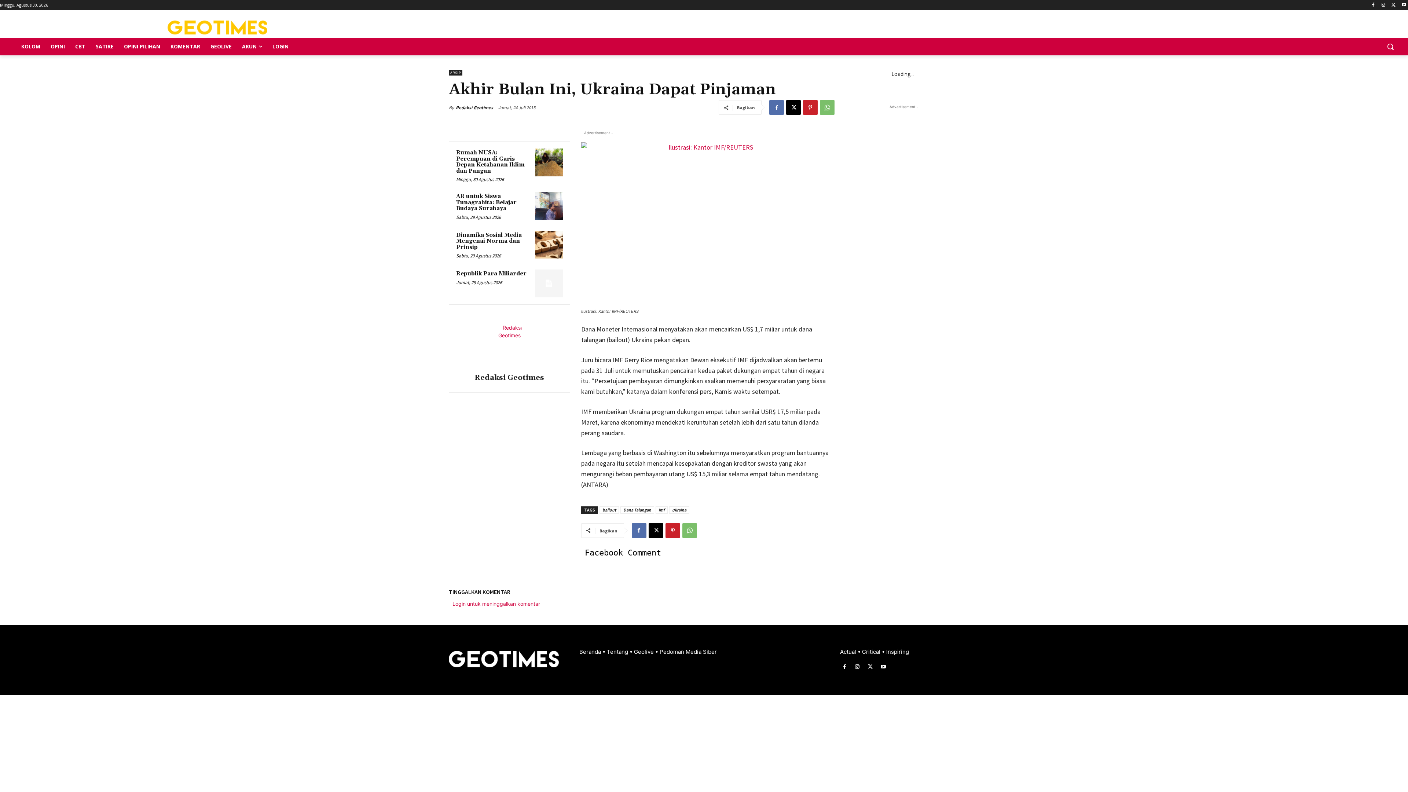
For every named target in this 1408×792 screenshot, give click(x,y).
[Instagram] (1383, 5)
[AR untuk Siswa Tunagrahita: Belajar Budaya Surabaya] (549, 206)
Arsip (455, 72)
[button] (1390, 46)
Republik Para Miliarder (491, 273)
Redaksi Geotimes (474, 107)
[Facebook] (1373, 5)
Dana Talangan (637, 510)
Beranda (590, 651)
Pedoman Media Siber (688, 651)
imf (662, 510)
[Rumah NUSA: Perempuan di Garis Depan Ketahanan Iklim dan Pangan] (549, 162)
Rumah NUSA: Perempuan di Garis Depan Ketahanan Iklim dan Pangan (490, 162)
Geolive (644, 651)
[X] (1393, 5)
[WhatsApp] (827, 107)
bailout (609, 510)
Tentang (618, 651)
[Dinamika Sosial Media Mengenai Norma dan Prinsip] (549, 245)
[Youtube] (1404, 5)
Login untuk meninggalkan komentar (496, 604)
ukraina (679, 510)
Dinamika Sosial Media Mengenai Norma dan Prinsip (489, 241)
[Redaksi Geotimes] (509, 346)
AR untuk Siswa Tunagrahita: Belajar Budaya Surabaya (486, 202)
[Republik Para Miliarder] (549, 283)
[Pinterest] (810, 107)
